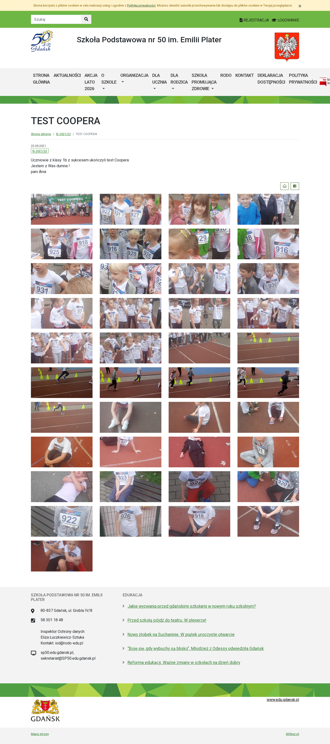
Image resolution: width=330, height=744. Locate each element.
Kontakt (244, 75)
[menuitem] (108, 82)
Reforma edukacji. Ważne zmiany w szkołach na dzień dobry (184, 662)
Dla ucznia (159, 79)
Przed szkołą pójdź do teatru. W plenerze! (167, 620)
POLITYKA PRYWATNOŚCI (303, 79)
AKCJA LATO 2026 (91, 82)
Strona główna (41, 79)
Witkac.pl (292, 734)
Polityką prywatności (141, 5)
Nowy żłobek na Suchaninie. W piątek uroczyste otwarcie (181, 634)
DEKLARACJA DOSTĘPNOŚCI (271, 79)
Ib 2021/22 (63, 134)
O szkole (108, 79)
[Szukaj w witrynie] (86, 19)
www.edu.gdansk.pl (283, 699)
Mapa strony (40, 734)
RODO (225, 75)
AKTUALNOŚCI (67, 75)
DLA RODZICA (179, 79)
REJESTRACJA (256, 20)
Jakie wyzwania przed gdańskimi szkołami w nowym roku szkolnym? (192, 606)
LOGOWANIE (288, 20)
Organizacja (134, 75)
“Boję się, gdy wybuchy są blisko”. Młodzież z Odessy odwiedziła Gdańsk (196, 648)
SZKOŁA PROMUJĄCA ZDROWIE (204, 82)
